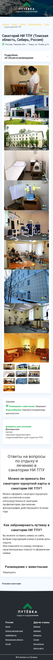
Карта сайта (38, 648)
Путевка (33, 657)
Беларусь (37, 635)
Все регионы (38, 644)
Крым (7, 627)
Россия (14, 24)
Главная (5, 24)
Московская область (14, 640)
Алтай (8, 644)
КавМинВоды (11, 635)
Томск (46, 24)
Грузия (36, 640)
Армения (37, 631)
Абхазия (36, 627)
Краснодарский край (14, 631)
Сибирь (23, 24)
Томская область (35, 24)
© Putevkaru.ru (22, 657)
